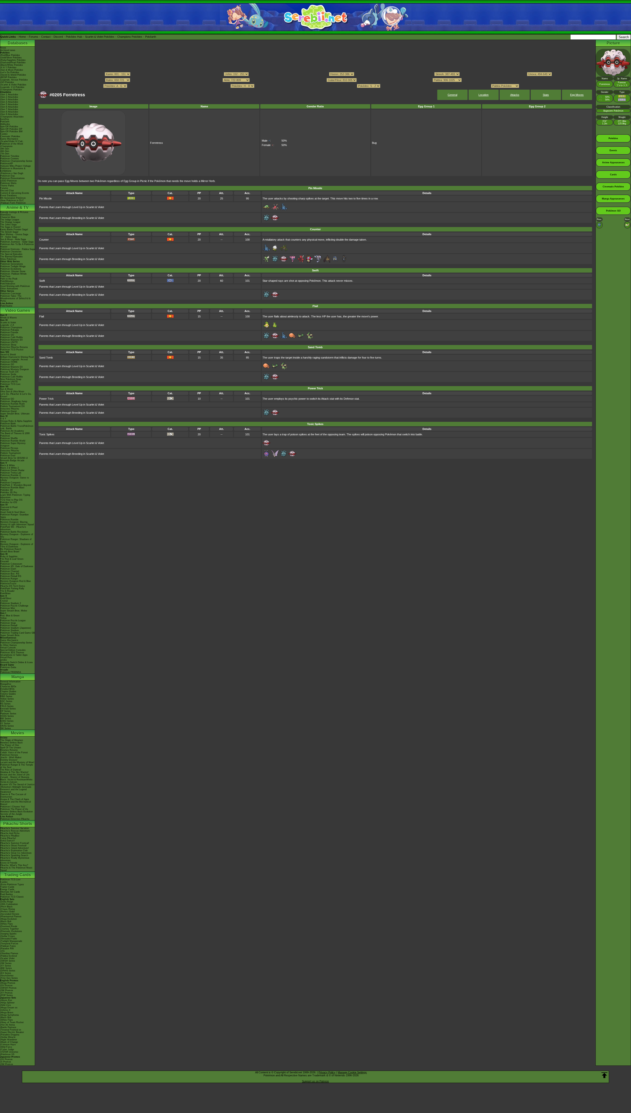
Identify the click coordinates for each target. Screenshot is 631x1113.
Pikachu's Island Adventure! (14, 848)
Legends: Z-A (7, 325)
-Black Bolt (5, 921)
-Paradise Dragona (9, 1034)
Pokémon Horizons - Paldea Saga (17, 249)
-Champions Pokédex (11, 89)
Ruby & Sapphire (9, 556)
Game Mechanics (9, 139)
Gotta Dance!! (7, 840)
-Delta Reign (6, 901)
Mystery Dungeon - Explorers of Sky (16, 535)
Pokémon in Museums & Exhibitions (12, 169)
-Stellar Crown (7, 936)
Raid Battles (6, 894)
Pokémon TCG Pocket (11, 349)
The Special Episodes (11, 254)
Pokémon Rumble (9, 519)
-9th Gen (4, 148)
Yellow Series (7, 699)
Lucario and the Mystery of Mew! (17, 762)
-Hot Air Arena (7, 1025)
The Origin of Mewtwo (11, 740)
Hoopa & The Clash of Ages (14, 799)
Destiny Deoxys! (9, 760)
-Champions (6, 146)
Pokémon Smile (8, 374)
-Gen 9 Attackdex (9, 114)
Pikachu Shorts (17, 823)
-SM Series (6, 963)
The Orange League (10, 222)
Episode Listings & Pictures (14, 212)
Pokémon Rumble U (10, 475)
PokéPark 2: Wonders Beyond (15, 485)
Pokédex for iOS (8, 502)
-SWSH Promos (8, 988)
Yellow (3, 618)
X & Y (3, 418)
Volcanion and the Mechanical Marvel (15, 803)
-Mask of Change (9, 1042)
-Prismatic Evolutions (11, 931)
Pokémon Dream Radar (12, 470)
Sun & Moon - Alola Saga (13, 239)
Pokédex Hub (74, 36)
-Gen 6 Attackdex (9, 107)
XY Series (5, 723)
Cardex (4, 134)
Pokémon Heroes (9, 755)
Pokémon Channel (9, 571)
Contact (46, 36)
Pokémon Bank (8, 423)
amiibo (3, 660)
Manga (17, 677)
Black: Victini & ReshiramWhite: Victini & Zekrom (16, 780)
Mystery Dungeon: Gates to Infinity (14, 478)
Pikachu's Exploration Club (14, 850)
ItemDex (4, 119)
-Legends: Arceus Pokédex (14, 80)
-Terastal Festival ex (10, 1030)
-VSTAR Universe (9, 1052)
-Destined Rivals (8, 926)
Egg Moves (577, 94)
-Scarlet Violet (7, 958)
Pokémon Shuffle (9, 438)
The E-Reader (7, 591)
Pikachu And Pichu (9, 833)
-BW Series (6, 968)
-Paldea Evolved (8, 956)
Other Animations (9, 288)
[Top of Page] (604, 1075)
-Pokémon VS (7, 1054)
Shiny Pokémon (8, 259)
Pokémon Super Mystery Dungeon (13, 444)
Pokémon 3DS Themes (12, 652)
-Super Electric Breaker (12, 1032)
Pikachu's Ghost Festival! (13, 845)
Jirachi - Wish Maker (10, 757)
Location (483, 94)
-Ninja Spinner (7, 1002)
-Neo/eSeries (7, 975)
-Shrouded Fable (8, 938)
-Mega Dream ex (9, 1007)
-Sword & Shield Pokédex (13, 75)
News (3, 48)
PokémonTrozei (8, 583)
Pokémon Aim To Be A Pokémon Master (17, 245)
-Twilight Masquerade (11, 941)
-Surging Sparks (8, 934)
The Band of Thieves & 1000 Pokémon (15, 434)
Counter (44, 239)
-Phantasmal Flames (10, 916)
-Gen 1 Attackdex (9, 94)
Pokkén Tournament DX (12, 406)
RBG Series (6, 696)
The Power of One (9, 745)
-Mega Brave (6, 1012)
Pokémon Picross (9, 448)
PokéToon (5, 276)
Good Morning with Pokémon (15, 286)
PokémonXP (6, 163)
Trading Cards (17, 875)
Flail (41, 316)
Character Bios (8, 217)
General (452, 94)
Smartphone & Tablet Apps (14, 655)
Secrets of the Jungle (11, 814)
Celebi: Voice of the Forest (14, 752)
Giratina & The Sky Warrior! (14, 772)
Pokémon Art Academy (12, 431)
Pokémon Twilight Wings (13, 266)
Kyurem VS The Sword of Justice (17, 784)
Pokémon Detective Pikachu (14, 819)
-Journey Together (9, 929)
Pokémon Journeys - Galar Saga (17, 242)
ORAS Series (7, 726)
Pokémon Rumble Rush (12, 404)
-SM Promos (6, 990)
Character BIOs (8, 686)
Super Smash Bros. (10, 635)
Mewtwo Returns (9, 750)
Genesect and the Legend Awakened (13, 790)
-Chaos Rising (7, 909)
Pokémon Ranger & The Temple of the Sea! (16, 766)
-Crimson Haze (8, 1044)
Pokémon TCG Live (10, 384)
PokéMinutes (7, 281)
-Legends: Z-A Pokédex (12, 87)
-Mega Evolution (8, 919)
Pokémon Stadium (9, 630)
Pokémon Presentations (12, 178)
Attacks (514, 94)
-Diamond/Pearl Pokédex (13, 62)
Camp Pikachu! (8, 838)
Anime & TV (17, 207)
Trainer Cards (7, 887)
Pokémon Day (7, 176)
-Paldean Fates (8, 946)
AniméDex (5, 214)
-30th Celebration (9, 904)
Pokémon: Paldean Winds (13, 274)
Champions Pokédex (129, 36)
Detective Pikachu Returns (14, 347)
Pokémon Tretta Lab (10, 473)
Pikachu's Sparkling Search (14, 855)
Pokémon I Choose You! (12, 806)
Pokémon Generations (11, 264)
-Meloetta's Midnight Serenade (15, 787)
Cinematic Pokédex (10, 136)
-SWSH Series (7, 961)
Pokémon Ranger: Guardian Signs (14, 515)
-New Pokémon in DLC (12, 200)
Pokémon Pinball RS (10, 576)
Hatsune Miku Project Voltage (15, 166)
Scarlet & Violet (8, 322)
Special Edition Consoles (13, 650)
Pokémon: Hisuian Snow (12, 271)
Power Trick (46, 398)
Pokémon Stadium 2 (10, 603)
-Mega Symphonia (9, 1015)
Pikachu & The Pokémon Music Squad (16, 869)
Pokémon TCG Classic (12, 897)
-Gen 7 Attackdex (9, 109)
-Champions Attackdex (12, 116)
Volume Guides (8, 694)
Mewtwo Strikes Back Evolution (16, 811)
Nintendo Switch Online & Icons (16, 662)
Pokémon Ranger (9, 578)
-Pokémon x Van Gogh (11, 173)
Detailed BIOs (7, 689)
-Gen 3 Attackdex (9, 99)
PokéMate (5, 593)
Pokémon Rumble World (12, 441)
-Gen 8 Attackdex (9, 112)
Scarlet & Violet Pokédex (99, 36)
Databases (18, 43)
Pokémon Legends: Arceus (14, 359)
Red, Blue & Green (9, 615)
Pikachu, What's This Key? (14, 865)
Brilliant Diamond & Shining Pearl (17, 357)
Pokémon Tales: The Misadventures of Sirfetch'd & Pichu (15, 298)
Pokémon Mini (7, 608)
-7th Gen (4, 153)
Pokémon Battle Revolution (14, 532)
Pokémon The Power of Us (14, 809)
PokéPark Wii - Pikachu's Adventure (13, 528)
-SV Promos (6, 985)
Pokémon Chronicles (10, 251)
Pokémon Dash (8, 569)
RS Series (5, 704)
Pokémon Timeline (9, 156)
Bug (374, 142)
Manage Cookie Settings (352, 1072)
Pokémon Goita (8, 667)
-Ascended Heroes (9, 914)
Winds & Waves (8, 317)
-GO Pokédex (7, 82)
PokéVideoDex (7, 283)
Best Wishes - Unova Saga (14, 234)
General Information (10, 681)
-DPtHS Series (7, 970)
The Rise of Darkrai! (10, 770)
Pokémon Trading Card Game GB (17, 633)
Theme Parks (7, 185)
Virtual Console (8, 647)
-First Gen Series (9, 978)
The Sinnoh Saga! (9, 232)
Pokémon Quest (8, 411)
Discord (58, 36)
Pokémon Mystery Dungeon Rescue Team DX (14, 370)
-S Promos (5, 1062)
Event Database (8, 195)
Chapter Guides (8, 691)
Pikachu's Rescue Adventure (15, 831)
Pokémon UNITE (9, 342)
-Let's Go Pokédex (9, 72)
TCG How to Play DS (11, 500)
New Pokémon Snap (10, 379)
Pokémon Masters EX (11, 340)
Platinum (4, 509)
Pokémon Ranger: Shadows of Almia (16, 540)
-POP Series (6, 995)
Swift (42, 280)
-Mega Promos (7, 983)
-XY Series (5, 966)
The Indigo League (9, 219)
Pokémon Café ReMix (11, 337)
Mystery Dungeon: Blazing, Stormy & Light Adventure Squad (17, 523)
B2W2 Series (7, 721)
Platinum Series (8, 713)
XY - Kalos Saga (8, 237)
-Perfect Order (7, 911)
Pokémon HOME (9, 362)
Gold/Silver (5, 598)
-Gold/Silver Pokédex (11, 57)
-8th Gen (4, 151)
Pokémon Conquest (10, 482)
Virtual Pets (6, 657)
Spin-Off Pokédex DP (11, 129)
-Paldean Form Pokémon (13, 203)
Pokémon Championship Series (16, 161)
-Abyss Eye (6, 1000)
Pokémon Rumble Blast (12, 487)
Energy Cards (7, 889)
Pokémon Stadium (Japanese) (15, 628)
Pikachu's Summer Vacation (14, 828)
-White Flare (6, 924)
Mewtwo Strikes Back (11, 742)
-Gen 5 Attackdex (9, 104)
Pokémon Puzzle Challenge (14, 606)
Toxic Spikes (46, 434)
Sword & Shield (8, 354)
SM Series (5, 728)
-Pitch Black (6, 906)
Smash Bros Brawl (9, 551)
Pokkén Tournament (10, 453)
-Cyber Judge (7, 1049)
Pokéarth (150, 36)
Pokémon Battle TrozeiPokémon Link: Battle (16, 427)
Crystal (4, 601)
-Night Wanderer (8, 1039)
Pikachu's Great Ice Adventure (16, 853)
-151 (2, 951)
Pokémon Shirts (8, 183)
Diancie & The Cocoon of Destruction (13, 795)
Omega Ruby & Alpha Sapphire (16, 421)
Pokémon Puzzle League (13, 620)
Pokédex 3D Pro (8, 492)
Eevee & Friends (8, 863)
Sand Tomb (46, 357)
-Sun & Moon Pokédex (11, 70)
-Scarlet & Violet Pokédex (13, 84)
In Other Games (8, 645)
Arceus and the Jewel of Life (15, 774)
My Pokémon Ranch (10, 549)
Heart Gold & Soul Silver (12, 512)
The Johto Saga (8, 224)
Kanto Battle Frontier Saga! (14, 229)
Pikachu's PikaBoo (9, 836)
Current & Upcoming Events (14, 193)
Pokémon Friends (9, 332)
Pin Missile (45, 198)
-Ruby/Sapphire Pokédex (13, 60)
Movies (17, 733)
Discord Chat (7, 190)
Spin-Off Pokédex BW (11, 131)
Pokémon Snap (8, 623)
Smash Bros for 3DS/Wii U (14, 458)
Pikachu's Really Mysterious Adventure (14, 859)
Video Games (17, 310)
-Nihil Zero (5, 1005)
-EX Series (5, 973)
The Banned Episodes (11, 256)
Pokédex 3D (6, 490)
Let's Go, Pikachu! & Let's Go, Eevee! (16, 395)
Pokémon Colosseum (11, 564)
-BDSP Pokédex (8, 77)
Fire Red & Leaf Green (11, 559)
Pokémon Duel (7, 455)
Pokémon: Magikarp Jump (13, 401)
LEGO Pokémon (8, 181)
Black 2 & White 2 (9, 468)
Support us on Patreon (315, 1081)
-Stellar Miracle (8, 1037)
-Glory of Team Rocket (12, 1022)
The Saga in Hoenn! (10, 227)
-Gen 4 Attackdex (9, 102)
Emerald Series (8, 708)
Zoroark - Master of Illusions (14, 777)
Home (22, 36)
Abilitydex (5, 124)
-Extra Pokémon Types (12, 884)
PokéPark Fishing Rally (12, 588)
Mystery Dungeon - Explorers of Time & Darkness (16, 545)
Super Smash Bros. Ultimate (15, 413)
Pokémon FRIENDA (10, 672)
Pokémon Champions (11, 327)
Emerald (4, 561)
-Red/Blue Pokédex (10, 55)
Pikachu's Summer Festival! (14, 843)
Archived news (7, 50)
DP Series (5, 711)
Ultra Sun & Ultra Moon (12, 391)
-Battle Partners (8, 1027)
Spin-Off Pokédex (9, 126)
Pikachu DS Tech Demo (12, 586)
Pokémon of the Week (11, 144)
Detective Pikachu (9, 409)
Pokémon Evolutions (10, 269)
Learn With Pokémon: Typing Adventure (15, 496)
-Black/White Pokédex (11, 65)
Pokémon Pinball (8, 625)
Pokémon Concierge (10, 293)
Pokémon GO (7, 335)
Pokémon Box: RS (9, 574)
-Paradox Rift (7, 948)
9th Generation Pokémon (13, 198)
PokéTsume (6, 306)
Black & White (7, 465)
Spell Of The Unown (10, 747)
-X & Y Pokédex (8, 67)
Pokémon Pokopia (9, 330)
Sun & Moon (6, 389)
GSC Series (6, 701)
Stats (546, 94)
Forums (33, 36)
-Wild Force (6, 1047)
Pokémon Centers (9, 158)
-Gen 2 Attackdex (9, 97)
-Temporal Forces (9, 943)
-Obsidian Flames (9, 953)
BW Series (5, 718)
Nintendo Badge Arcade (12, 460)
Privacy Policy (326, 1072)
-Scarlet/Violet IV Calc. (12, 141)
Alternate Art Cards (10, 892)
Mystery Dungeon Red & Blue (15, 581)
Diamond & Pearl (9, 507)
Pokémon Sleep (8, 345)
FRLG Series (7, 706)
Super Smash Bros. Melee (13, 610)
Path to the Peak (9, 279)
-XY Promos (6, 993)
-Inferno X (5, 1010)
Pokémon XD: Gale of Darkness (16, 566)
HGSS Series (7, 716)
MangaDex (5, 684)
